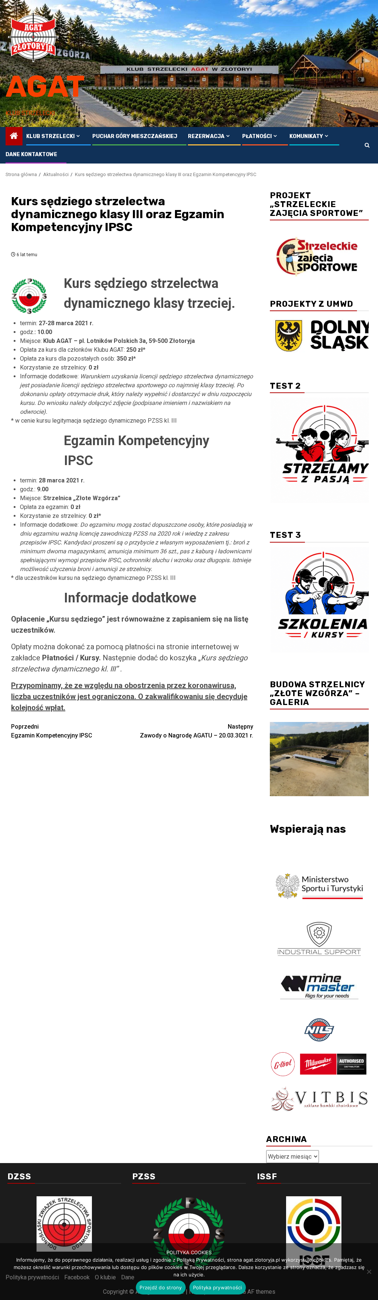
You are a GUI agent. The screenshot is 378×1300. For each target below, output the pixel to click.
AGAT (45, 86)
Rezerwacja (206, 136)
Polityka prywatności (217, 1287)
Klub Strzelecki (50, 136)
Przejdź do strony (161, 1287)
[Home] (14, 136)
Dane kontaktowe (31, 154)
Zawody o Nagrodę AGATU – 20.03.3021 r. (196, 731)
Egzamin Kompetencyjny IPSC (51, 731)
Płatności (257, 136)
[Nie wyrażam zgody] (368, 1271)
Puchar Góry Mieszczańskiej (134, 136)
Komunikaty (306, 136)
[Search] (367, 145)
